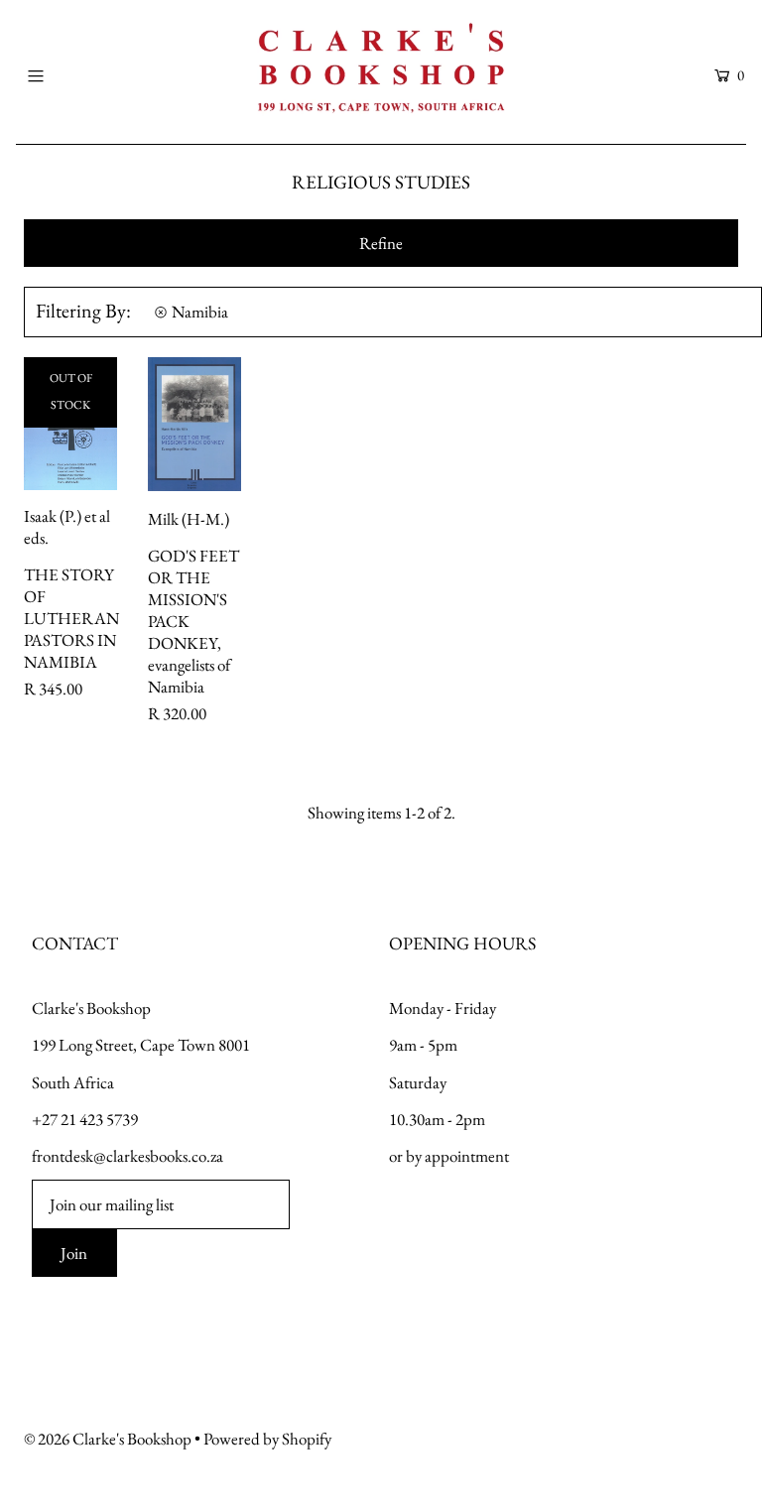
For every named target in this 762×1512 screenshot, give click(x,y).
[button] (381, 243)
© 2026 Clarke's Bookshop (107, 1438)
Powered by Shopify (267, 1438)
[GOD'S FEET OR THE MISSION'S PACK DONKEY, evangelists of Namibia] (194, 424)
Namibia (200, 311)
